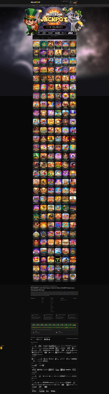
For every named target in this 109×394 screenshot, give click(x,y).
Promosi (76, 5)
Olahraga (52, 5)
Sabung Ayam (71, 5)
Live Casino (41, 5)
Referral (43, 302)
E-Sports (66, 5)
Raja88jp (32, 291)
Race (45, 5)
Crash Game (57, 5)
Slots (37, 5)
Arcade (62, 5)
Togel (49, 5)
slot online (39, 293)
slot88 (57, 292)
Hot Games (33, 5)
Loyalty (42, 301)
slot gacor (77, 293)
